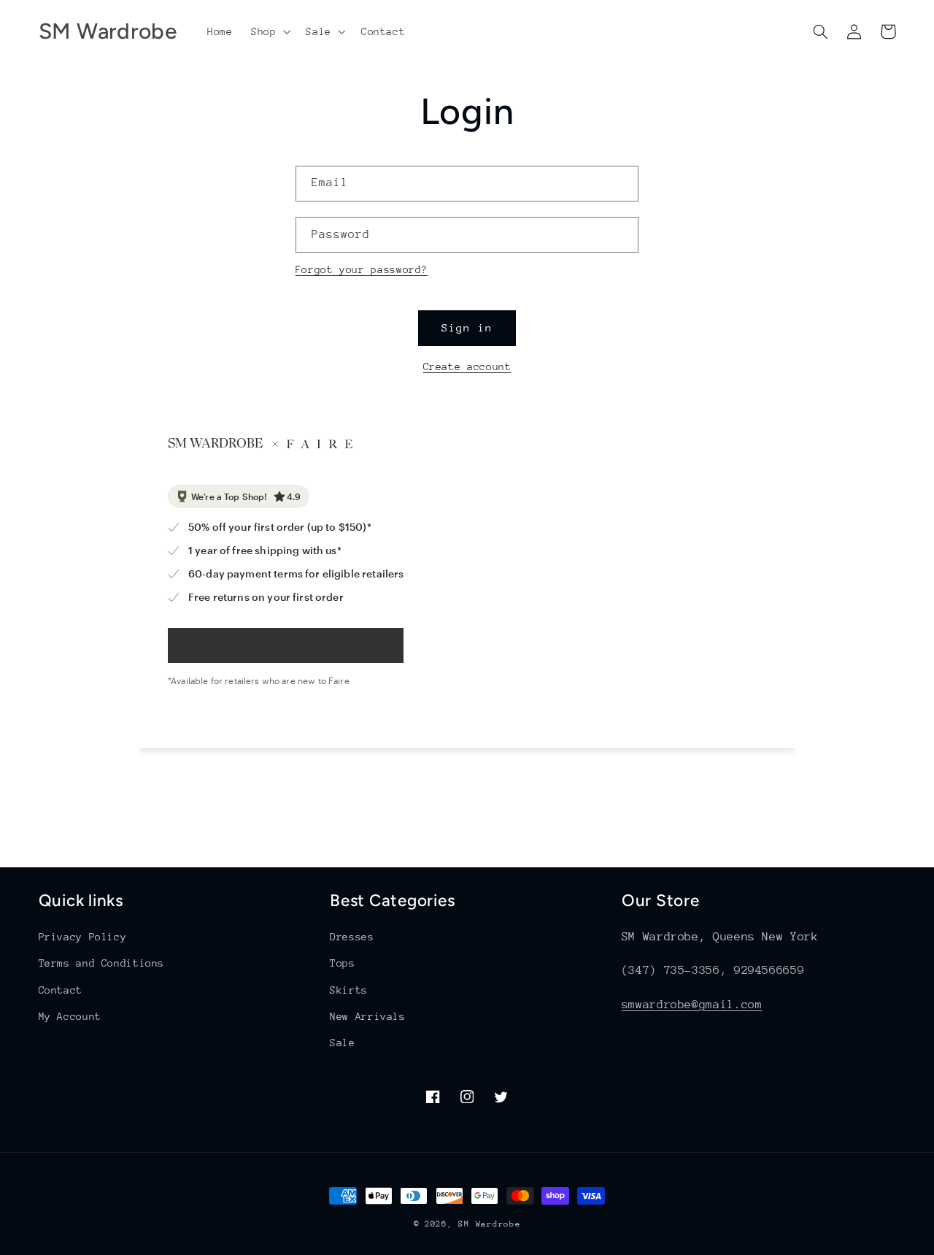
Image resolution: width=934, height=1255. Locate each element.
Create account (467, 366)
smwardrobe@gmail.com (692, 1004)
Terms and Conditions (102, 963)
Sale (342, 1042)
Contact (60, 990)
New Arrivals (368, 1016)
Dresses (352, 937)
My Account (70, 1016)
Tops (342, 963)
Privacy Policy (83, 937)
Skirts (349, 990)
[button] (269, 31)
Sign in (467, 327)
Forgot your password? (362, 269)
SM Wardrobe (489, 1224)
